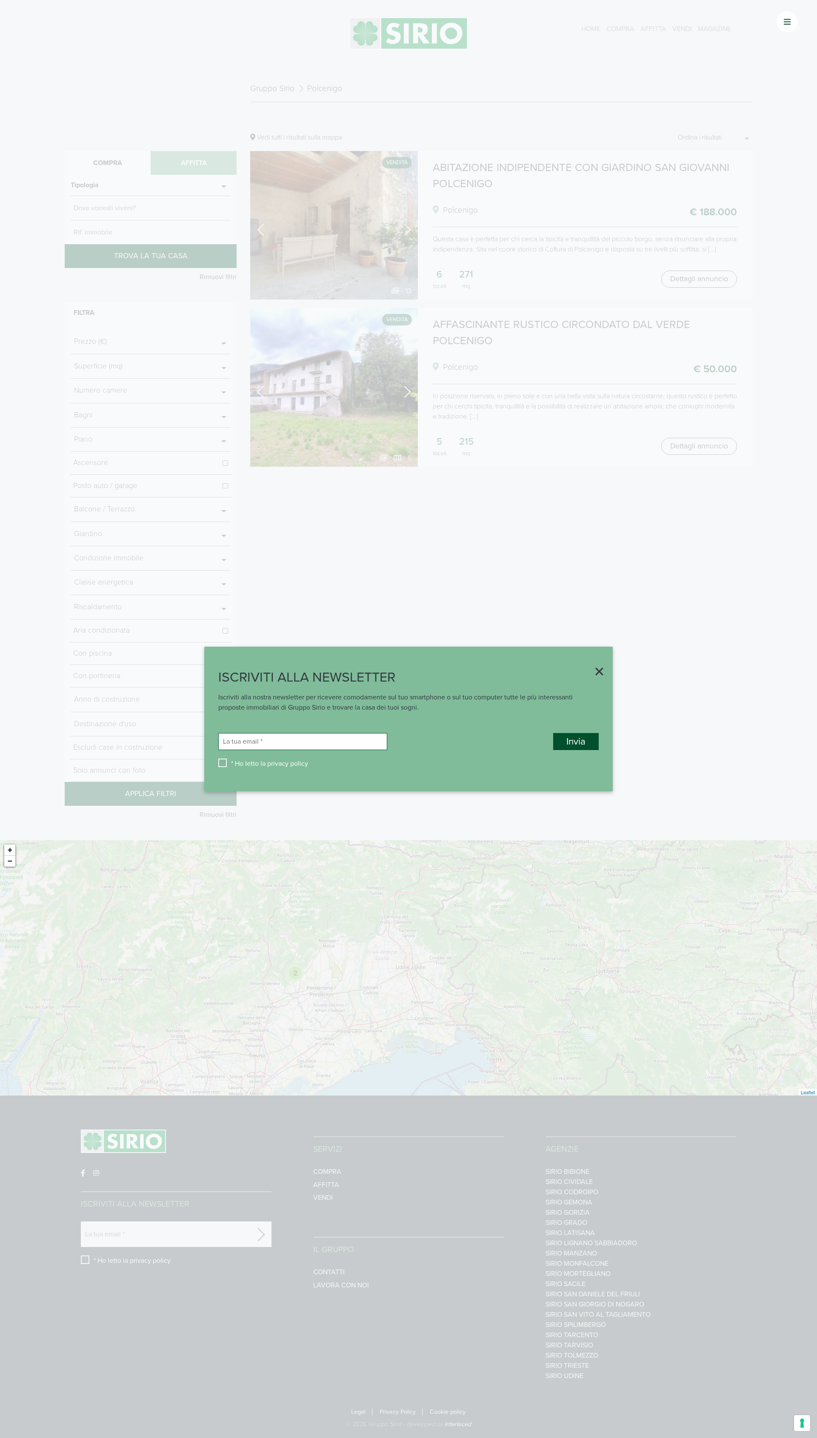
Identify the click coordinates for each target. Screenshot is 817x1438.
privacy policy (287, 763)
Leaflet (808, 1092)
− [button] (10, 860)
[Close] (596, 672)
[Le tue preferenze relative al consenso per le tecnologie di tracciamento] (802, 1423)
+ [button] (10, 849)
